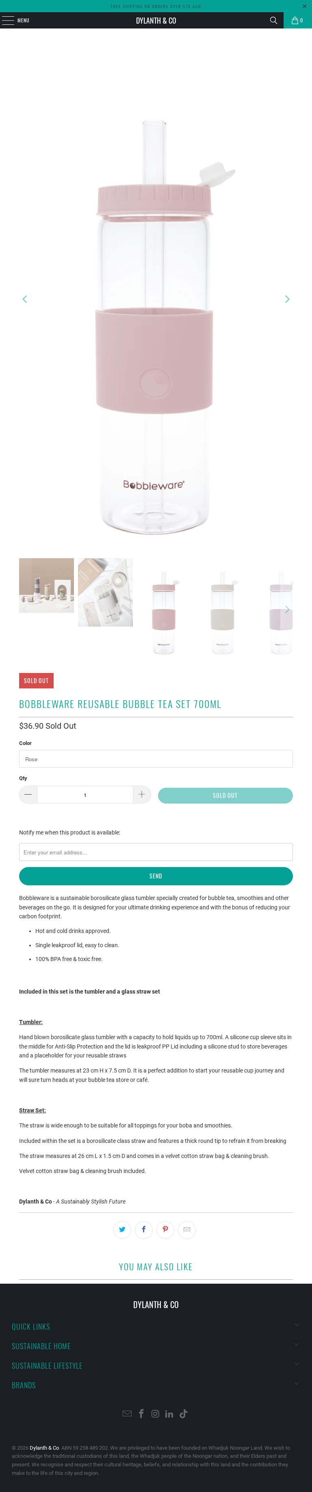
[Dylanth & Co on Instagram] (156, 1414)
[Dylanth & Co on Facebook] (141, 1414)
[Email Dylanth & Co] (127, 1414)
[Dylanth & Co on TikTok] (184, 1414)
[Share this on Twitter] (122, 1230)
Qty (23, 778)
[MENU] (3, 20)
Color (25, 743)
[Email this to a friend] (187, 1230)
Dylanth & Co (156, 20)
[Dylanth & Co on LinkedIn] (170, 1414)
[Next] (286, 299)
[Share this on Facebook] (144, 1230)
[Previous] (25, 299)
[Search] (274, 20)
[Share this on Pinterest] (165, 1230)
